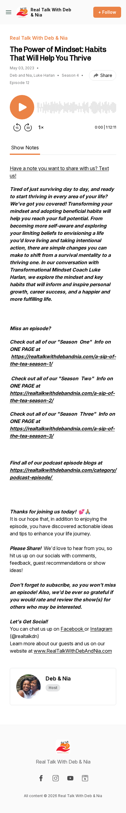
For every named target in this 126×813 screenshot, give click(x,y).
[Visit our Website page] (85, 778)
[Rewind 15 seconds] (17, 127)
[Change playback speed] (41, 127)
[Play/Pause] (22, 107)
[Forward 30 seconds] (28, 127)
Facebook (72, 629)
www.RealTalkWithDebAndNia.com (73, 651)
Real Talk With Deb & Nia (51, 12)
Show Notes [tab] (25, 147)
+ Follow (107, 12)
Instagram (101, 629)
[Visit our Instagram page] (56, 778)
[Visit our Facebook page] (41, 778)
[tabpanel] (63, 416)
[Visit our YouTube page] (70, 778)
